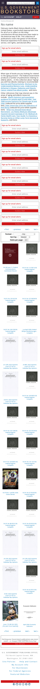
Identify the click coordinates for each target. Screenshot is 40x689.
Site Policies (9, 661)
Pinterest (26, 684)
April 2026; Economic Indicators (29, 625)
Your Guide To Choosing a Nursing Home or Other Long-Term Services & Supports (19, 118)
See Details (20, 644)
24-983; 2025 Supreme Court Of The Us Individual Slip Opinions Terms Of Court (30, 366)
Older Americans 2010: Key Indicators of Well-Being (19, 106)
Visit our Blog (20, 681)
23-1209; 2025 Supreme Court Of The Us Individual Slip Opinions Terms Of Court (10, 366)
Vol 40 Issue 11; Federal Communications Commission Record (10, 269)
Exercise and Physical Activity (12, 84)
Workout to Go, (31, 84)
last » (36, 229)
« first (6, 229)
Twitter (17, 684)
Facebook (14, 684)
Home (3, 21)
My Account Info (20, 665)
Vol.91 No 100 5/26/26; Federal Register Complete (10, 331)
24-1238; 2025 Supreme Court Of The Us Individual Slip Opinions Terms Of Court (29, 560)
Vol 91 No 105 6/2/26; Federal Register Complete (10, 300)
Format (8, 234)
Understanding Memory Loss (12, 86)
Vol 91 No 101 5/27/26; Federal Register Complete (30, 463)
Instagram (20, 684)
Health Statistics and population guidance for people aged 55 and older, (17, 98)
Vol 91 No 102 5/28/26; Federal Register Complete (10, 432)
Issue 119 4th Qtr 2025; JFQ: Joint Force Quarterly (10, 625)
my (8, 17)
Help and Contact (28, 661)
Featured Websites (20, 674)
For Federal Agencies (20, 671)
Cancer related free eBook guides (14, 90)
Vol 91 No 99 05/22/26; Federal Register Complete (30, 525)
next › (27, 229)
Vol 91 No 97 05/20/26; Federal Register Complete (30, 494)
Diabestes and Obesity (26, 88)
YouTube (23, 684)
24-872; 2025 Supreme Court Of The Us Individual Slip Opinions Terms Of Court (10, 401)
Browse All (10, 21)
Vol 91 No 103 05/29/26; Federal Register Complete (29, 432)
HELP (19, 17)
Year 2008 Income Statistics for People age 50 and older (19, 101)
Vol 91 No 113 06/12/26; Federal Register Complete (29, 269)
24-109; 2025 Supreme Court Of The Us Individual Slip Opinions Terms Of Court (10, 560)
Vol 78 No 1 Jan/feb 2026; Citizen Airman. (10, 493)
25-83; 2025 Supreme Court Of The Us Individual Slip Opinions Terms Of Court (10, 595)
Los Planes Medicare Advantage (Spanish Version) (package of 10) (18, 113)
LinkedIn (29, 684)
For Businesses (20, 668)
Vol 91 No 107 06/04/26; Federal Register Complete (29, 300)
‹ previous (17, 229)
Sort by (13, 237)
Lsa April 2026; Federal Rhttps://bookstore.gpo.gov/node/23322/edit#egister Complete (29, 331)
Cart (36, 17)
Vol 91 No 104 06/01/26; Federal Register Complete (29, 397)
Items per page (16, 240)
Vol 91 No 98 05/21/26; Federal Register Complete (10, 525)
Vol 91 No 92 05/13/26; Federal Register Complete (30, 591)
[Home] (20, 13)
